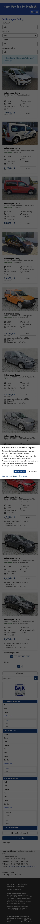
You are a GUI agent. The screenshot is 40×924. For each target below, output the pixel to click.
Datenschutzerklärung (10, 476)
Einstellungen (33, 471)
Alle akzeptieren (20, 471)
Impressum (23, 476)
